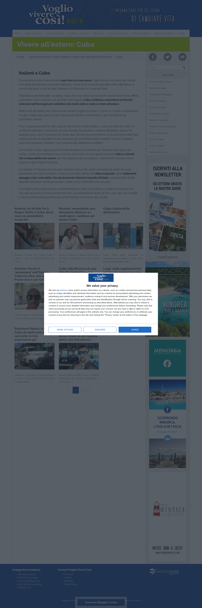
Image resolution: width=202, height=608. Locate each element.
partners (64, 290)
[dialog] (101, 304)
